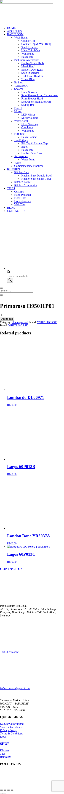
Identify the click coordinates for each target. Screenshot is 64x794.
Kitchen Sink (21, 172)
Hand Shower (29, 92)
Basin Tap (27, 56)
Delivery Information (12, 723)
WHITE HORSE (47, 322)
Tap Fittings (21, 140)
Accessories (21, 156)
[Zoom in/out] (1, 790)
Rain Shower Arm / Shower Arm (39, 95)
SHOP (4, 744)
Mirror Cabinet (29, 117)
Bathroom (5, 756)
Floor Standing (29, 124)
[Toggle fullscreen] (5, 790)
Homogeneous (22, 201)
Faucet (18, 108)
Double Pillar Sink (31, 153)
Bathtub (18, 82)
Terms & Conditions (11, 733)
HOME (11, 27)
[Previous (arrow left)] (1, 793)
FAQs (3, 736)
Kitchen (4, 750)
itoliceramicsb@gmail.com (15, 688)
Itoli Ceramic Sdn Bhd (30, 779)
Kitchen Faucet (22, 181)
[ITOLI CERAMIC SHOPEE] (3, 773)
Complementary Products (28, 165)
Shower (18, 88)
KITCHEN (13, 169)
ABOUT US (14, 31)
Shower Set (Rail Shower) (36, 101)
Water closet (21, 120)
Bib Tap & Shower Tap (34, 143)
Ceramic (19, 191)
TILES (11, 188)
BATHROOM (15, 34)
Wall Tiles (19, 204)
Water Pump (28, 159)
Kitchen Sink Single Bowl (36, 178)
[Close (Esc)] (12, 790)
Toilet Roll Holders (32, 76)
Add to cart (7, 318)
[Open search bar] (8, 272)
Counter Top (28, 40)
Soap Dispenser (30, 72)
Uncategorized (20, 322)
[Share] (8, 790)
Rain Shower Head (32, 98)
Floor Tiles (20, 197)
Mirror (18, 111)
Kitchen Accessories (25, 185)
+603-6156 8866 (9, 651)
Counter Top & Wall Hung (36, 43)
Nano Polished (22, 194)
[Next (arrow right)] (5, 793)
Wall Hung (27, 53)
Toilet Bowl (21, 85)
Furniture (19, 133)
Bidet (24, 146)
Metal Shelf (27, 66)
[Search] (10, 280)
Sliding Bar (27, 104)
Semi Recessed (29, 47)
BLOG (11, 207)
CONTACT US (16, 210)
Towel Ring (28, 79)
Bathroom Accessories (26, 60)
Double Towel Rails (32, 63)
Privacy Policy (8, 730)
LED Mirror (28, 114)
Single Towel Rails (32, 69)
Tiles (2, 753)
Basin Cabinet (29, 137)
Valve (17, 162)
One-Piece (27, 127)
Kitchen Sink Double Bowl (36, 175)
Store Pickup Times (11, 727)
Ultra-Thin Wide (30, 50)
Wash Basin (21, 37)
